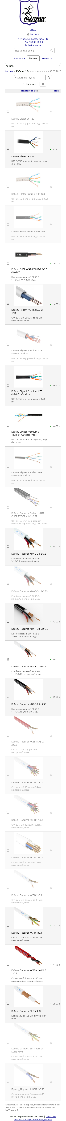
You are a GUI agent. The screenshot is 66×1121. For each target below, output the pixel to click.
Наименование (29, 90)
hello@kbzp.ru (33, 45)
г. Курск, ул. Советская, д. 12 (33, 38)
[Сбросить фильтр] (43, 84)
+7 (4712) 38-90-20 (33, 41)
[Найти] (51, 50)
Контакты (47, 58)
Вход (33, 29)
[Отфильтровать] (49, 77)
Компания (19, 58)
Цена (56, 90)
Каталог (9, 71)
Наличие (30, 84)
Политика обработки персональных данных (35, 1118)
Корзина (34, 34)
